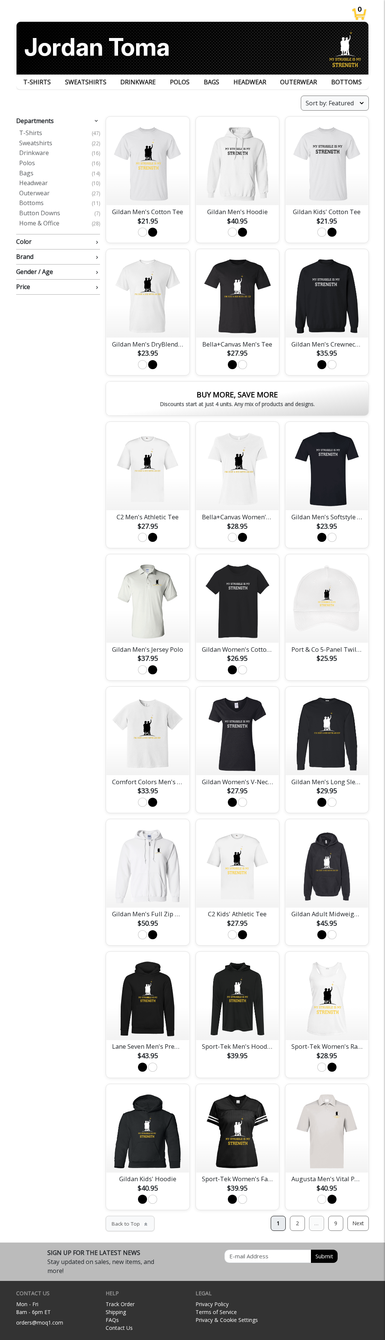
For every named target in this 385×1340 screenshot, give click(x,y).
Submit (324, 1256)
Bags (211, 82)
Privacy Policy (212, 1304)
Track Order (120, 1304)
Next (358, 1223)
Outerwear (298, 82)
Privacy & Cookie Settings (227, 1319)
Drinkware (138, 82)
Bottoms (346, 82)
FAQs (112, 1319)
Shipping (116, 1312)
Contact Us (119, 1327)
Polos (179, 82)
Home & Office (59, 223)
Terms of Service (216, 1312)
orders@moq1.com (39, 1322)
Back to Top (130, 1223)
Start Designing (148, 191)
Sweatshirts (85, 82)
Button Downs (59, 213)
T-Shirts (37, 82)
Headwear (249, 82)
